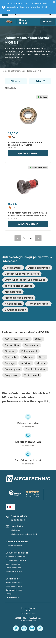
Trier (38, 81)
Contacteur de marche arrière (22, 273)
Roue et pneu (12, 369)
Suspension (11, 375)
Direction (10, 351)
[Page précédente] (18, 238)
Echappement (29, 351)
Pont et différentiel (38, 303)
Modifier (47, 21)
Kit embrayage (13, 291)
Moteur (41, 363)
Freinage (10, 363)
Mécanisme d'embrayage (19, 297)
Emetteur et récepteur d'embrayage (25, 279)
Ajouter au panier (28, 153)
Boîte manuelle (13, 267)
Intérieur (26, 363)
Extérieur (28, 357)
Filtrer (13, 81)
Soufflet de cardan (15, 309)
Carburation (12, 345)
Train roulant (31, 375)
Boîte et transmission (17, 339)
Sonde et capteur (36, 369)
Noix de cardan (13, 303)
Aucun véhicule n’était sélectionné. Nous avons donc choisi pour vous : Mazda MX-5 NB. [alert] (28, 7)
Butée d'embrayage (39, 267)
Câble (38, 339)
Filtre (42, 357)
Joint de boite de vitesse (18, 285)
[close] (54, 2)
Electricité (11, 357)
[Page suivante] (38, 238)
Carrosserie (32, 345)
